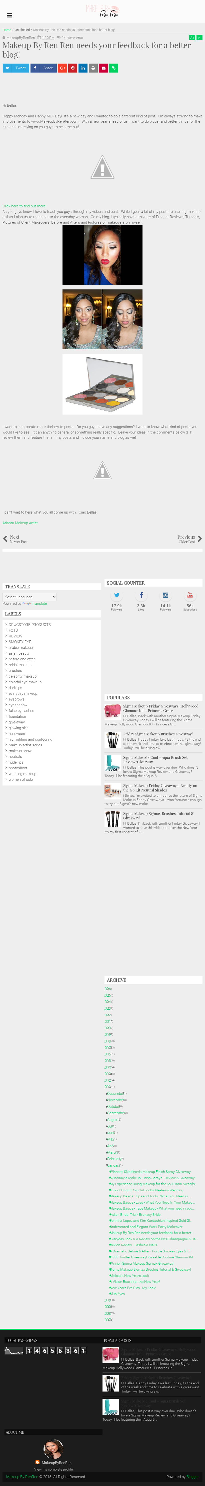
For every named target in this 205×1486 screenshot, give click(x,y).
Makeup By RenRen (22, 1477)
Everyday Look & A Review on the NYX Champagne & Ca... (156, 1239)
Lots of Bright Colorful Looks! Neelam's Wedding (148, 1190)
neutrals (15, 756)
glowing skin (18, 728)
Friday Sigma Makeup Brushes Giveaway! (158, 733)
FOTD (13, 630)
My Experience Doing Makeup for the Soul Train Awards (154, 1184)
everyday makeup (23, 693)
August (115, 1120)
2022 (108, 1015)
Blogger (192, 1477)
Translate (39, 603)
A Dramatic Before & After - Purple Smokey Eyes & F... (152, 1251)
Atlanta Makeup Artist (20, 523)
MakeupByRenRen (57, 1463)
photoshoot (18, 768)
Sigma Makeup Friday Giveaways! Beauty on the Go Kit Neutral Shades (160, 787)
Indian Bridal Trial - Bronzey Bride (137, 1215)
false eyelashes (21, 710)
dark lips (15, 688)
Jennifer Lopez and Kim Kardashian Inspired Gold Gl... (153, 1221)
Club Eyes (119, 1294)
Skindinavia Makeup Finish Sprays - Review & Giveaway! (155, 1178)
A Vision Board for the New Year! (137, 1282)
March (114, 1152)
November (117, 1100)
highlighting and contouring (30, 739)
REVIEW (15, 636)
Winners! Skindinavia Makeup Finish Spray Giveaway (152, 1172)
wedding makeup (22, 774)
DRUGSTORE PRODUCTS (30, 624)
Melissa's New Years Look (131, 1276)
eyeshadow (18, 705)
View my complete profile (53, 1469)
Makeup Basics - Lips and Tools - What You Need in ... (152, 1196)
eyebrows (16, 699)
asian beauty (19, 653)
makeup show (20, 751)
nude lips (16, 762)
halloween (17, 733)
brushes (15, 670)
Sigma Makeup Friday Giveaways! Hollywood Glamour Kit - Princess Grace (160, 708)
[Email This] (103, 68)
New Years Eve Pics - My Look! (135, 1288)
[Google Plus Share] (62, 68)
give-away (17, 722)
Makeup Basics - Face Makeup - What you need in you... (154, 1208)
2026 (108, 989)
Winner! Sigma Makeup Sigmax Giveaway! (144, 1263)
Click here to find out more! (24, 206)
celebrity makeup (22, 676)
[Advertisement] (153, 655)
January (115, 1165)
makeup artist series (25, 745)
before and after (22, 659)
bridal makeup (20, 665)
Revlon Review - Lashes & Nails (135, 1245)
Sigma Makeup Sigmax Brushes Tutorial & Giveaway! (158, 815)
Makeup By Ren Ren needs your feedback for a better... (153, 1233)
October (115, 1106)
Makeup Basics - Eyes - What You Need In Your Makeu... (154, 1202)
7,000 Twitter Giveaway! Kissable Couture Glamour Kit (153, 1257)
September (118, 1113)
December (117, 1093)
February (116, 1159)
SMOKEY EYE (20, 642)
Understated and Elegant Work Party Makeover (148, 1227)
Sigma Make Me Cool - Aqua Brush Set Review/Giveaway (155, 759)
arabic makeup (21, 647)
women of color (21, 779)
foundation (17, 716)
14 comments (72, 38)
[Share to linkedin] (83, 68)
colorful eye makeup (25, 682)
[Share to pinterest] (72, 68)
